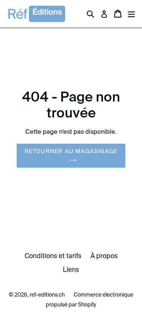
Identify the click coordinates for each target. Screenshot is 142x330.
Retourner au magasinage (71, 151)
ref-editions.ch (47, 294)
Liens (71, 269)
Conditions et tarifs (53, 256)
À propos (104, 256)
